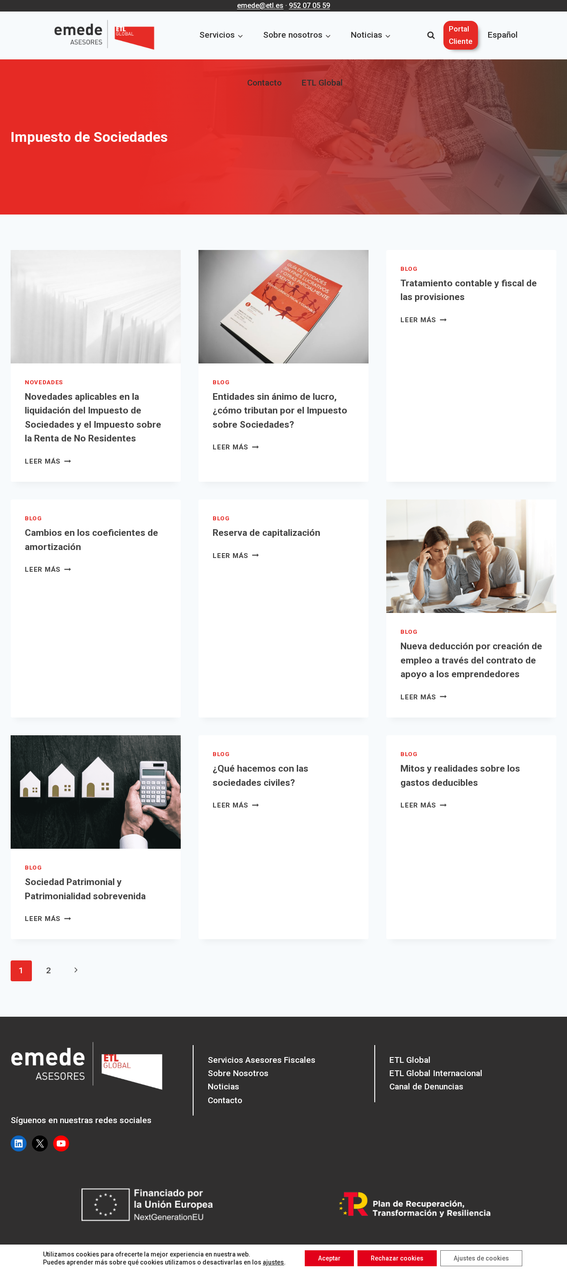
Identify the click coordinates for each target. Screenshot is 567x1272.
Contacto (264, 83)
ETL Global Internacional (435, 1073)
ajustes (273, 1262)
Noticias (223, 1086)
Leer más (48, 461)
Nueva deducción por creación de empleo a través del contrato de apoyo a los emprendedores (471, 660)
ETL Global (322, 83)
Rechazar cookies (397, 1258)
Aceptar (329, 1258)
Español (503, 35)
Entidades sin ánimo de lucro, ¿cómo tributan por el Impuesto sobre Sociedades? (280, 410)
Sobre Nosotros (238, 1073)
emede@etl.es (260, 5)
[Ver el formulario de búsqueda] (431, 35)
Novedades (44, 382)
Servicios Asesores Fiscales (261, 1060)
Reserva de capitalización (266, 532)
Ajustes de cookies (481, 1258)
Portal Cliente (461, 34)
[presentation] (96, 306)
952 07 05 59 (309, 5)
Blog (221, 382)
